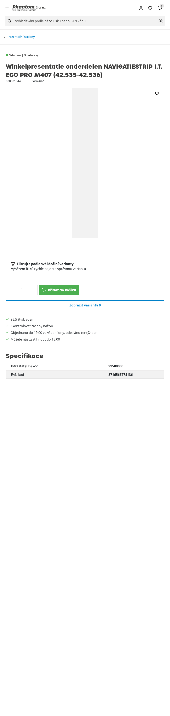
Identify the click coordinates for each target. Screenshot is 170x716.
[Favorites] (150, 8)
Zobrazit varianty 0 (85, 305)
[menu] (7, 8)
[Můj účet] (141, 8)
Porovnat (38, 81)
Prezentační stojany (21, 37)
